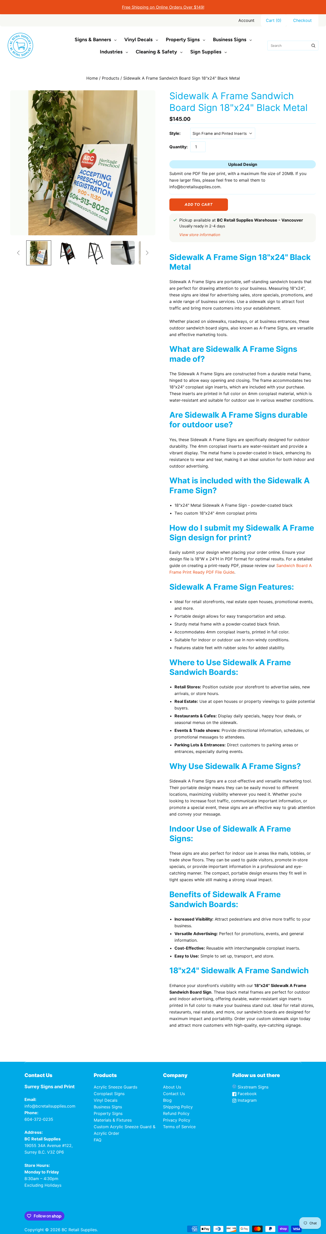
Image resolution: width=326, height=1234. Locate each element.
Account (246, 20)
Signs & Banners (93, 39)
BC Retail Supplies (79, 1229)
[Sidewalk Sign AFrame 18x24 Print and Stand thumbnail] (38, 252)
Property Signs (183, 39)
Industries (111, 52)
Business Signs (229, 39)
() (273, 20)
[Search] (313, 45)
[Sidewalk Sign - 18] (122, 252)
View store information (199, 234)
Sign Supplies (205, 52)
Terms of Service (179, 1126)
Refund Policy (176, 1113)
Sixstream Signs (252, 1087)
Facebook (246, 1093)
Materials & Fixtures (113, 1120)
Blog (167, 1100)
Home (92, 78)
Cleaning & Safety (156, 52)
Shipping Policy (178, 1106)
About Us (172, 1087)
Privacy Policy (176, 1120)
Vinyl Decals (138, 39)
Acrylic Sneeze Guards (115, 1087)
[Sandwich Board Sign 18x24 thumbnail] (66, 252)
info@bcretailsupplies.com (49, 1106)
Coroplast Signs (109, 1093)
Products (110, 78)
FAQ (97, 1139)
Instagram (246, 1100)
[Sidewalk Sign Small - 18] (94, 252)
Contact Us (174, 1093)
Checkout (302, 20)
